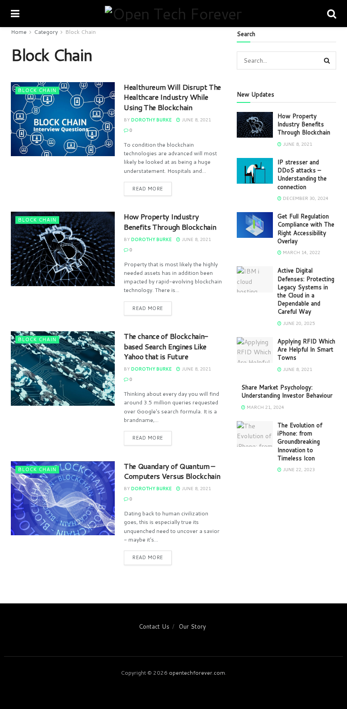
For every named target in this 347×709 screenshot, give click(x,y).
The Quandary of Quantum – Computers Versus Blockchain (172, 471)
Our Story (192, 626)
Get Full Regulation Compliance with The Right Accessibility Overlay (305, 228)
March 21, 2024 (264, 407)
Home (19, 32)
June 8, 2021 (195, 119)
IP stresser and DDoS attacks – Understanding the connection (302, 174)
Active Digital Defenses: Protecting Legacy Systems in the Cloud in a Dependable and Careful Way (305, 290)
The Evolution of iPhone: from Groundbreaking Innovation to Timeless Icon (299, 441)
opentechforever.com (197, 673)
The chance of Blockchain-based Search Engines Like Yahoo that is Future (166, 346)
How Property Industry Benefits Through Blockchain (170, 221)
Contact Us (154, 626)
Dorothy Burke (151, 119)
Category (46, 32)
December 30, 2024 (304, 198)
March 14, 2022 (300, 252)
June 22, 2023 (298, 469)
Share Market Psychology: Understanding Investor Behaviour (287, 391)
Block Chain (80, 32)
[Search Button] (327, 60)
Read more (147, 188)
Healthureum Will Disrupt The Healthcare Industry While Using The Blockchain (172, 97)
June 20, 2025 (298, 323)
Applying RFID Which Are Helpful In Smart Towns (306, 349)
